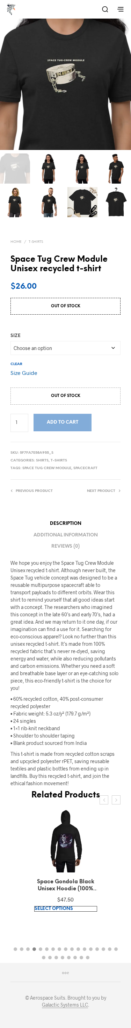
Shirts (42, 460)
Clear (16, 364)
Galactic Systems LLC (65, 1005)
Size (15, 336)
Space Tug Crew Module (46, 468)
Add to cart (62, 422)
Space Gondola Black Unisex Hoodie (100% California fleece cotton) (65, 885)
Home (16, 242)
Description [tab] (65, 523)
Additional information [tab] (66, 535)
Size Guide (23, 372)
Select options (54, 908)
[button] (15, 949)
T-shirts (36, 242)
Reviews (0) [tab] (65, 546)
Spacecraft (85, 468)
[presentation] (104, 799)
